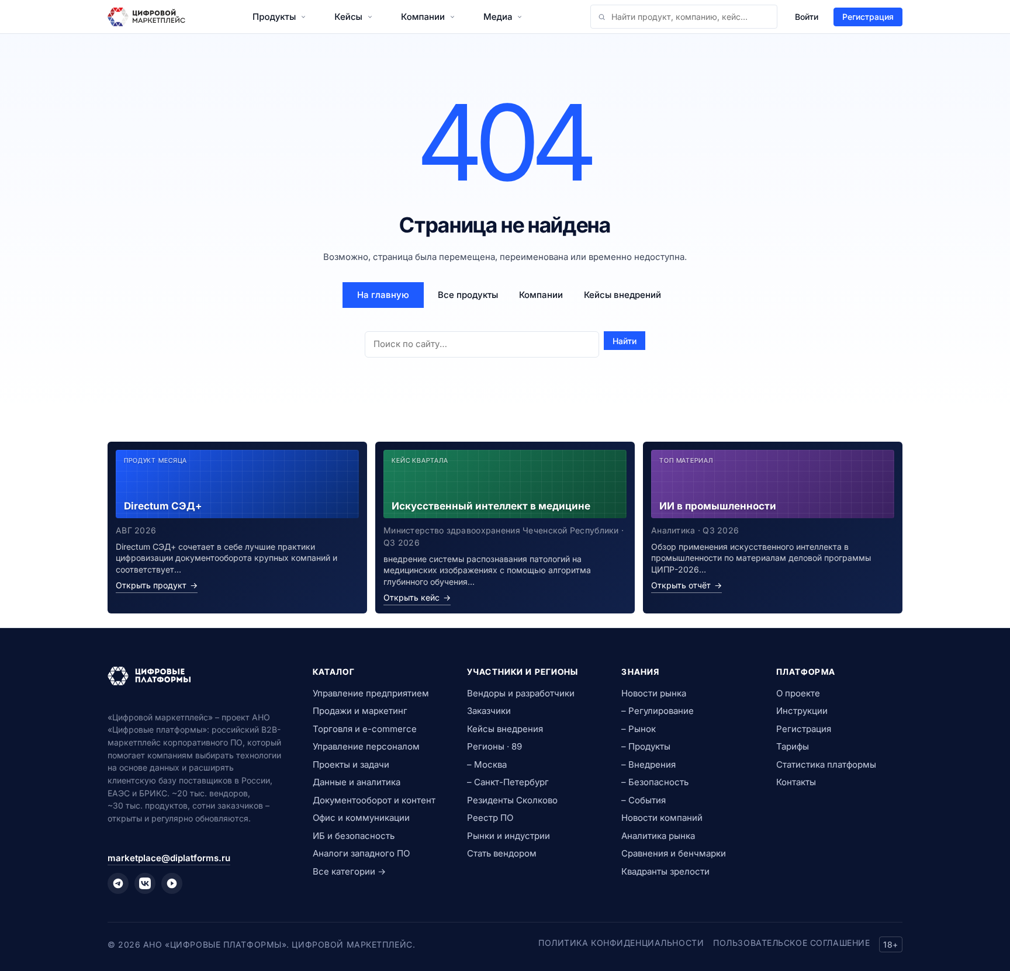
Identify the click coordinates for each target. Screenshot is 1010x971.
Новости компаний (662, 817)
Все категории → (349, 871)
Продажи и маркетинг (360, 710)
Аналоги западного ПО (361, 853)
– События (643, 800)
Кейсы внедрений (622, 294)
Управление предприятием (371, 693)
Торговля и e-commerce (365, 728)
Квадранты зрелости (665, 871)
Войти (806, 17)
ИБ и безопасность (354, 835)
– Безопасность (655, 782)
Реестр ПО (490, 817)
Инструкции (802, 710)
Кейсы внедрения (505, 728)
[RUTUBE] (171, 883)
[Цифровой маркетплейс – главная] (146, 17)
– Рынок (638, 728)
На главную (383, 294)
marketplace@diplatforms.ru (169, 858)
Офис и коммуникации (361, 817)
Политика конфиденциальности (621, 943)
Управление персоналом (366, 746)
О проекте (798, 693)
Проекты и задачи (351, 764)
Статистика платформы (826, 764)
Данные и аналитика (356, 782)
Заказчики (489, 710)
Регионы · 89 (494, 746)
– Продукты (645, 746)
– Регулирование (657, 710)
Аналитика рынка (658, 835)
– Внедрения (648, 764)
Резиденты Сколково (512, 800)
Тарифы (792, 746)
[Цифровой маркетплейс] (196, 675)
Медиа (497, 16)
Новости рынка (653, 693)
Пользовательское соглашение (791, 943)
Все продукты (468, 294)
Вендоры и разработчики (521, 693)
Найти (625, 341)
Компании (423, 16)
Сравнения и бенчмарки (673, 853)
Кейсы (348, 16)
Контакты (796, 782)
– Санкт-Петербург (508, 782)
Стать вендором (502, 853)
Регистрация (868, 17)
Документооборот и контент (374, 800)
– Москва (487, 764)
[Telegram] (118, 883)
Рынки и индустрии (508, 835)
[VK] (144, 883)
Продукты (274, 16)
